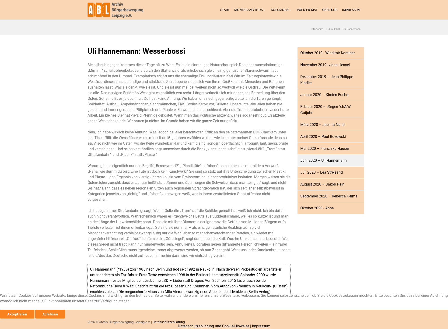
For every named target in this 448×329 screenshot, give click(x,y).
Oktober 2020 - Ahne (317, 208)
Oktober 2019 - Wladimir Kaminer (327, 53)
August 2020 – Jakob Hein (322, 184)
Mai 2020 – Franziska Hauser (324, 148)
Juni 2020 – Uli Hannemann (323, 160)
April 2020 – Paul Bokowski (323, 136)
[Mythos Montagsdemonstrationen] (118, 9)
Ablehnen (50, 314)
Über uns (329, 10)
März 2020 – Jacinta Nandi (323, 124)
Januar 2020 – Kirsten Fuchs (324, 95)
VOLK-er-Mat (307, 10)
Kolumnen (280, 10)
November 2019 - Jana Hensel (325, 65)
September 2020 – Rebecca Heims (328, 196)
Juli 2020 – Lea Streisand (321, 172)
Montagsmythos (248, 10)
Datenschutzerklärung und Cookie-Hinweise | (215, 326)
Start (225, 10)
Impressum (351, 10)
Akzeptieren (17, 314)
